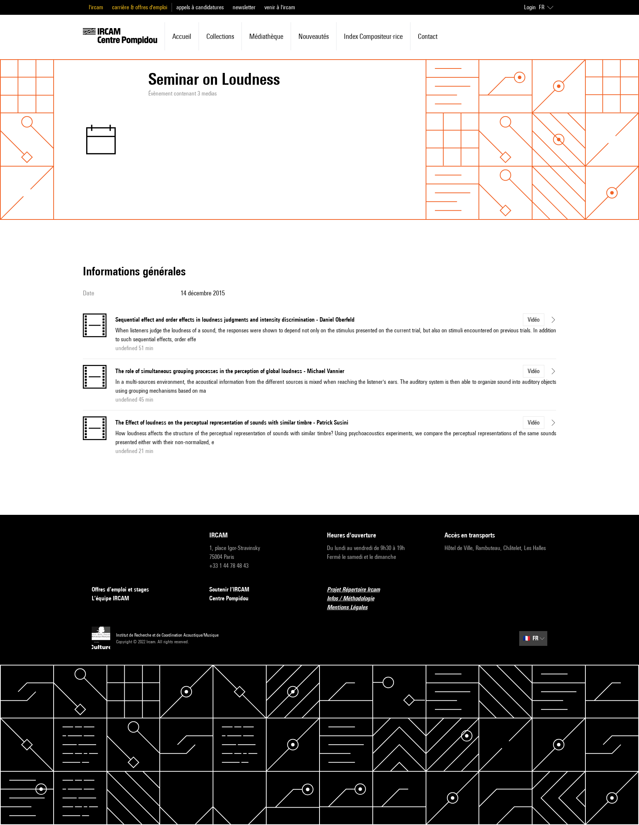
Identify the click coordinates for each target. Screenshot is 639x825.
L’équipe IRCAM (110, 598)
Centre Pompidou (228, 598)
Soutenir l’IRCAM (229, 589)
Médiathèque (266, 36)
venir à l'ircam (279, 7)
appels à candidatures (200, 7)
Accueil (181, 36)
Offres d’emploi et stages (120, 589)
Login (530, 7)
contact (427, 36)
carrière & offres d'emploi (139, 7)
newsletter (244, 7)
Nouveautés (313, 36)
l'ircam (96, 7)
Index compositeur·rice (373, 36)
